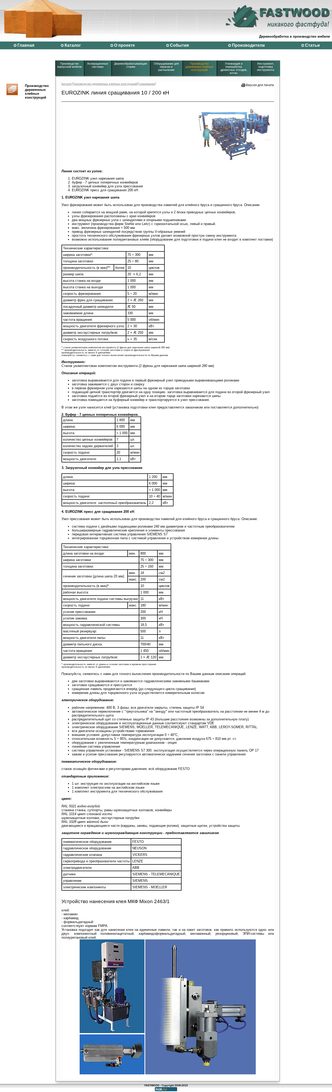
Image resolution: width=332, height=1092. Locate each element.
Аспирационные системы (97, 65)
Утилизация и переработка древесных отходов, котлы (233, 68)
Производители (248, 45)
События (179, 45)
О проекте (124, 45)
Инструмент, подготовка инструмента (265, 66)
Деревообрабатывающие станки (130, 65)
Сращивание (146, 83)
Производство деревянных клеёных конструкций (199, 66)
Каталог (73, 45)
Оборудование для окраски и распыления (166, 66)
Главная (25, 45)
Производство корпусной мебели (69, 65)
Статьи (312, 45)
